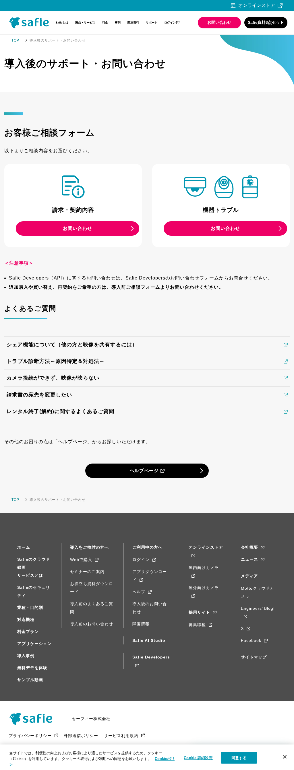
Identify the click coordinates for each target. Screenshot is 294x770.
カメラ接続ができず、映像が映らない (53, 378)
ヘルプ (138, 591)
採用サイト (199, 612)
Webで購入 (81, 559)
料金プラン (28, 631)
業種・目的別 (30, 607)
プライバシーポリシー (30, 735)
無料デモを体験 (32, 667)
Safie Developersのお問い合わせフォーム (172, 277)
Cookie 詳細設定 (198, 757)
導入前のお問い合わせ (91, 624)
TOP (15, 40)
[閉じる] (284, 757)
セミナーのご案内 (87, 571)
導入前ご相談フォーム (135, 287)
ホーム (23, 547)
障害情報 (141, 624)
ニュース (249, 559)
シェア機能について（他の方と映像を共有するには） (72, 344)
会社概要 (249, 547)
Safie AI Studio (148, 640)
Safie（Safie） (33, 719)
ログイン (170, 22)
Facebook (251, 640)
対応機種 (25, 619)
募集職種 (197, 624)
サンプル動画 (30, 679)
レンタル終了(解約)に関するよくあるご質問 (60, 411)
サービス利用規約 (121, 735)
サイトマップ (254, 657)
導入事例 (25, 655)
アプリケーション (34, 643)
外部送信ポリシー (81, 735)
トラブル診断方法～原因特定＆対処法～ (56, 361)
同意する (239, 757)
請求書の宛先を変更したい (39, 395)
